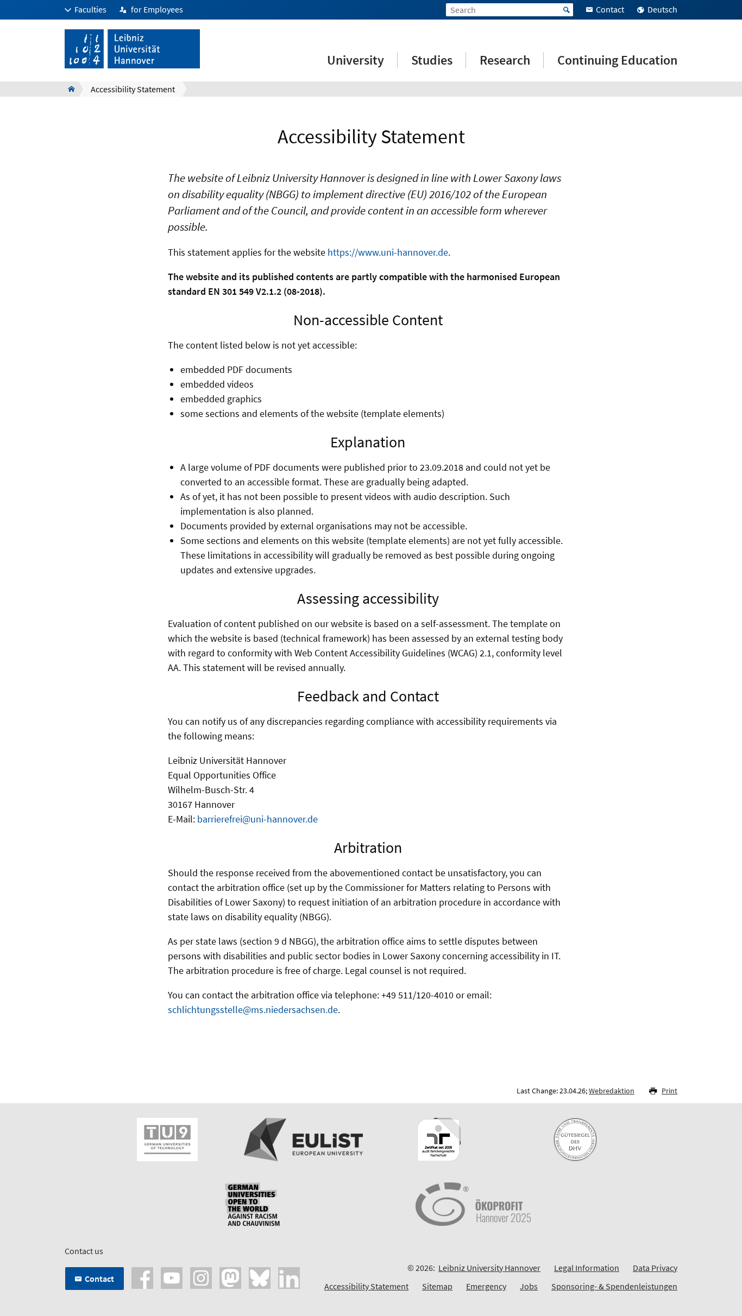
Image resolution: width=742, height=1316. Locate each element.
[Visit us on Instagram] (201, 1276)
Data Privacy (655, 1267)
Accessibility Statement (366, 1286)
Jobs (529, 1286)
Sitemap (437, 1286)
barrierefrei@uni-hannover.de (257, 819)
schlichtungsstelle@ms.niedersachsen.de (253, 1009)
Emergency (486, 1286)
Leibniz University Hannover (489, 1267)
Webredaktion (611, 1091)
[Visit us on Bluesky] (259, 1276)
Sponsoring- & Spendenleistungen (614, 1286)
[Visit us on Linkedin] (289, 1276)
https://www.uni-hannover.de (388, 252)
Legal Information (586, 1267)
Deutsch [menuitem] (662, 9)
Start (566, 9)
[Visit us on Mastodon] (230, 1276)
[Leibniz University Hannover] (68, 89)
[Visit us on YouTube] (171, 1276)
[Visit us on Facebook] (142, 1276)
